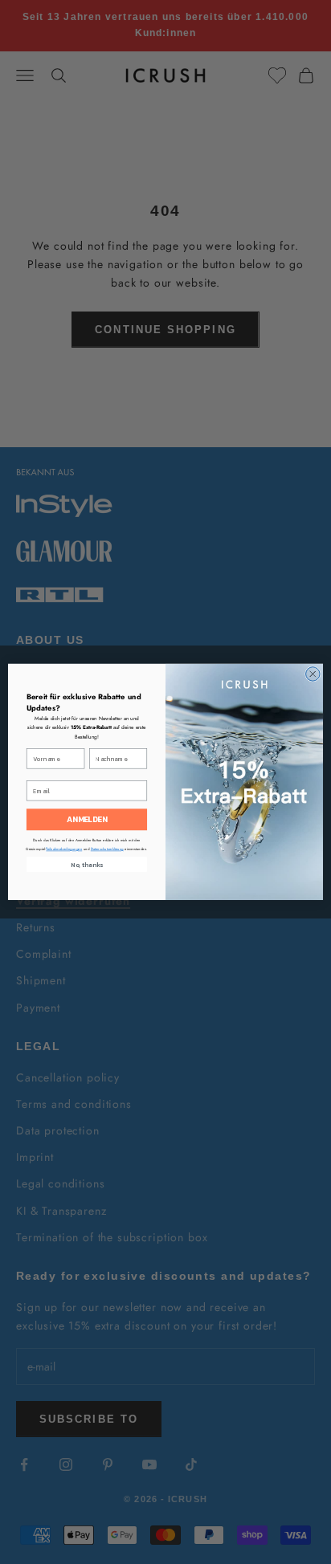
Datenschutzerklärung (107, 849)
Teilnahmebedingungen (64, 849)
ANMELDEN (87, 820)
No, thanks (87, 865)
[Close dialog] (313, 674)
